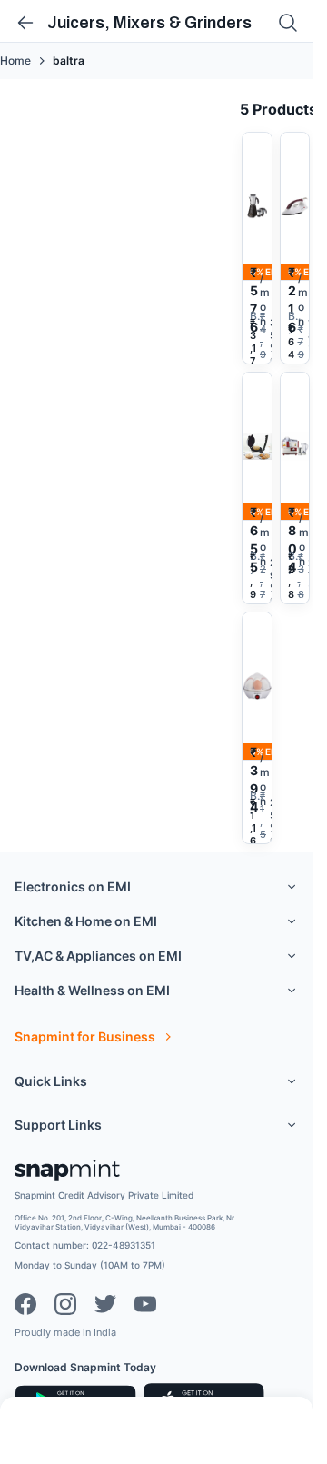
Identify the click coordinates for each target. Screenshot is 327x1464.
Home (15, 60)
